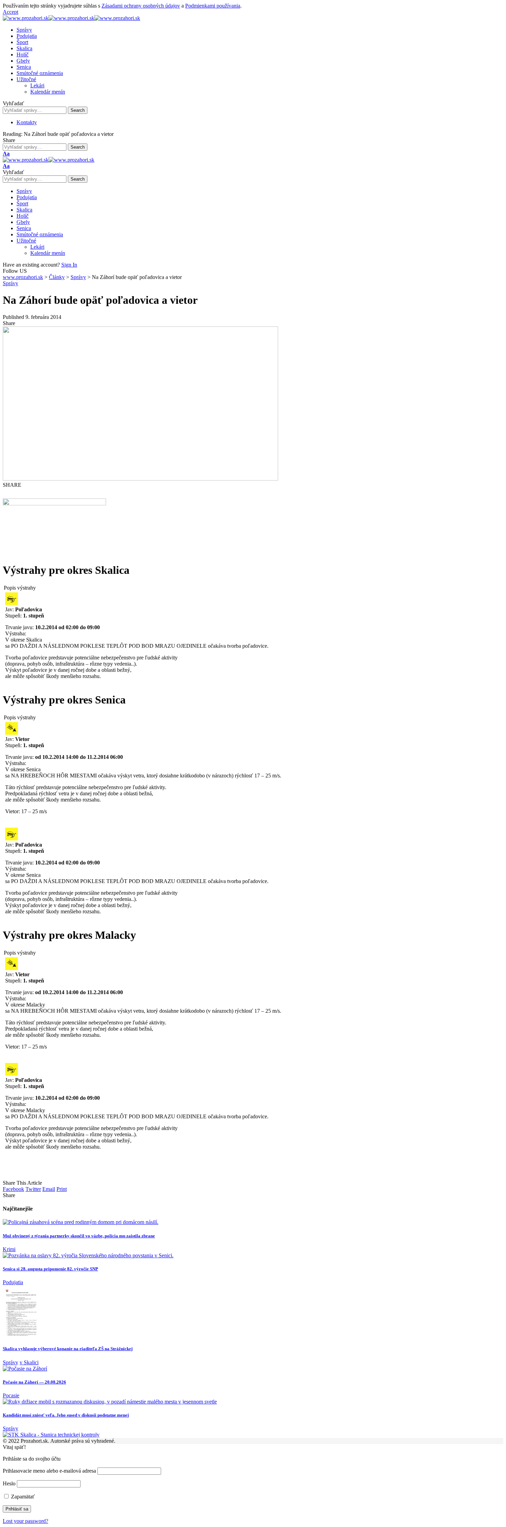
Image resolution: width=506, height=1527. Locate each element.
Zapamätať (22, 1496)
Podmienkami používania (212, 6)
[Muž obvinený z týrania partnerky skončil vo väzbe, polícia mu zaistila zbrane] (80, 1222)
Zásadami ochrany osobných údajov (141, 6)
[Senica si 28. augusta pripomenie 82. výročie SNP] (88, 1255)
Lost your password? (25, 1521)
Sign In (69, 265)
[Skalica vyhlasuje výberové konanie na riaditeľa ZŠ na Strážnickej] (21, 1335)
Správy (10, 283)
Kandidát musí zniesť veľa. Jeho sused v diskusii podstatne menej (66, 1415)
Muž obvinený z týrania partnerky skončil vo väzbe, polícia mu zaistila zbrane (79, 1235)
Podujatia (13, 1282)
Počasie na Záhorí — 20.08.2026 (34, 1382)
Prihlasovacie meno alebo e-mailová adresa (49, 1471)
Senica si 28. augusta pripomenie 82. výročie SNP (50, 1268)
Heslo (9, 1483)
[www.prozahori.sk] (71, 18)
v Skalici (29, 1362)
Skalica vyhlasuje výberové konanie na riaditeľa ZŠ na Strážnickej (68, 1348)
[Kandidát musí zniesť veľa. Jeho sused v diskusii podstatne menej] (110, 1402)
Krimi (9, 1249)
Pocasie (11, 1395)
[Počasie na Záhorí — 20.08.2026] (25, 1369)
